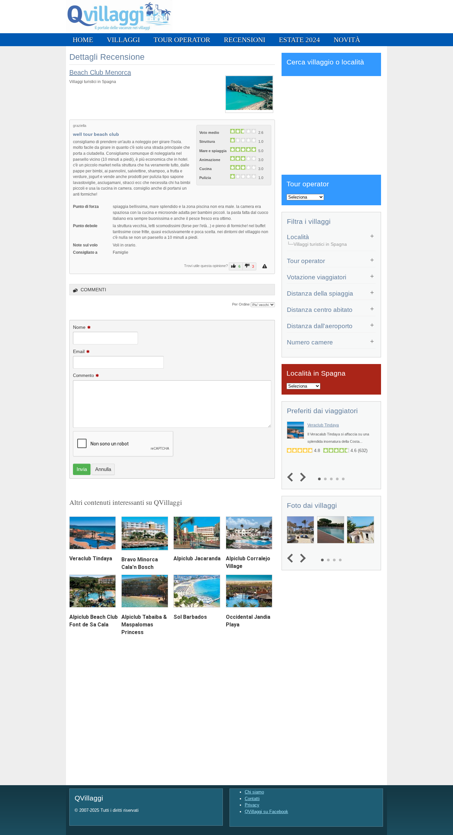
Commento (83, 375)
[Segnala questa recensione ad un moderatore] (265, 266)
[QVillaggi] (119, 31)
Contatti (252, 798)
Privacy (252, 804)
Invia (82, 469)
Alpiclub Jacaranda (197, 558)
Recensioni (244, 40)
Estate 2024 (299, 40)
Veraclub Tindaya (90, 558)
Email (79, 351)
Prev (291, 477)
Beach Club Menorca (100, 72)
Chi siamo (254, 791)
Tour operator (182, 40)
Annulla (103, 469)
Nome (79, 327)
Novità (347, 40)
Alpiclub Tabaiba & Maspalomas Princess (144, 624)
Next (301, 477)
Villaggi (123, 40)
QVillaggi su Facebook (266, 811)
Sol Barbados (190, 617)
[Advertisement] (331, 124)
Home (83, 40)
